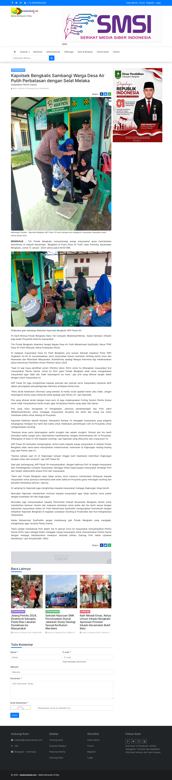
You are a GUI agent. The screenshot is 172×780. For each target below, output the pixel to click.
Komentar (16, 678)
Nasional (37, 51)
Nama (14, 652)
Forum (142, 2)
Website (14, 667)
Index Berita (132, 2)
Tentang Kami (56, 740)
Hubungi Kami (56, 757)
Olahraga (69, 51)
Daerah (24, 51)
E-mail (67, 652)
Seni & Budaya (85, 51)
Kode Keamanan (19, 702)
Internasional (53, 51)
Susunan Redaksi (57, 745)
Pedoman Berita (57, 751)
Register (150, 2)
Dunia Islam (103, 51)
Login (158, 2)
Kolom (116, 51)
